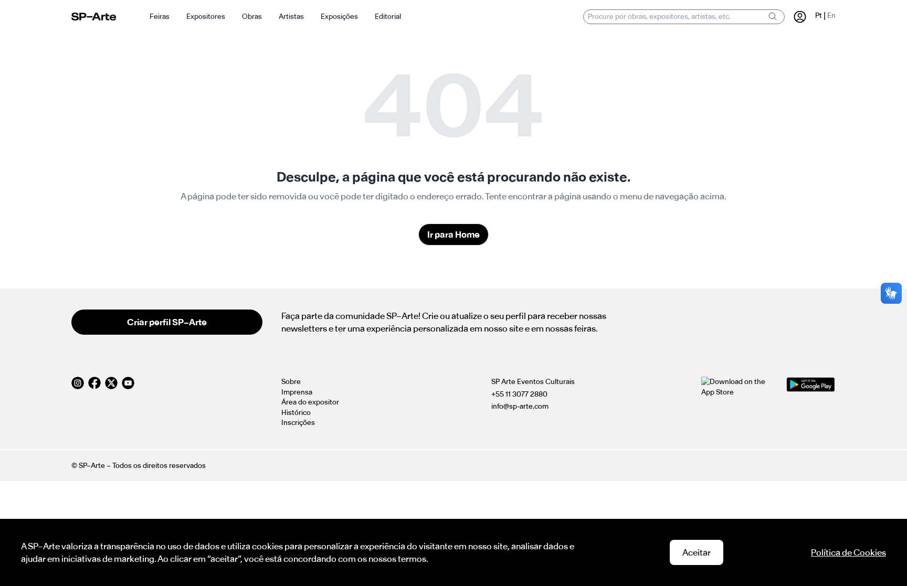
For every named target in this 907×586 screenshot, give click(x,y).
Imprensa (296, 392)
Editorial (388, 16)
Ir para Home (453, 234)
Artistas (291, 16)
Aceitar (696, 552)
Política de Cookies (848, 552)
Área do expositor (310, 402)
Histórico (296, 412)
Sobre (291, 381)
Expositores (205, 16)
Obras (252, 16)
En (831, 15)
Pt (818, 15)
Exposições (339, 16)
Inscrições (298, 422)
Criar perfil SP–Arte (167, 322)
